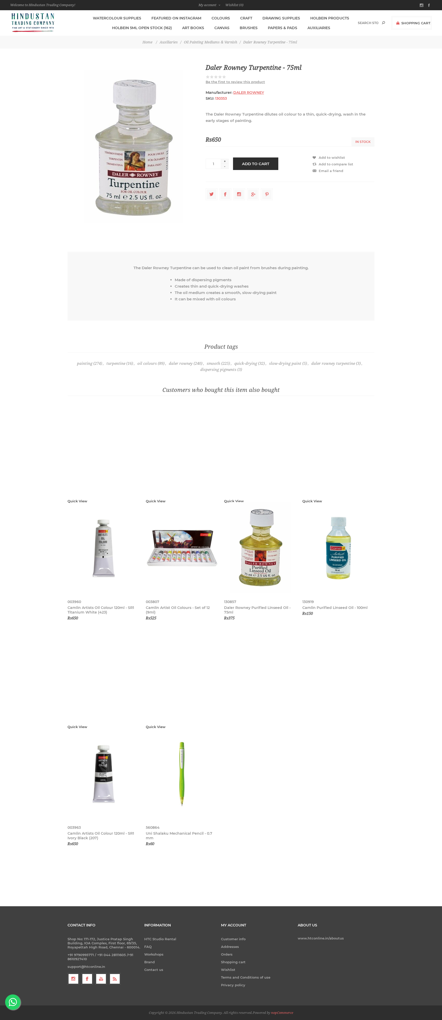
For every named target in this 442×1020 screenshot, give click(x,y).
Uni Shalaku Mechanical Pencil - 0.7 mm (179, 835)
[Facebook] (87, 979)
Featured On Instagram (176, 18)
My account (207, 5)
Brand (149, 962)
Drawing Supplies (281, 18)
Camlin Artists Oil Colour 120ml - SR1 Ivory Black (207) (101, 835)
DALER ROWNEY (248, 92)
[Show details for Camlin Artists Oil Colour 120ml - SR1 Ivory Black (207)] (104, 774)
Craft (246, 18)
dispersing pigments (218, 369)
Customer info (233, 939)
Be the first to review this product (235, 82)
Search (383, 23)
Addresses (230, 947)
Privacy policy (233, 985)
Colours (221, 18)
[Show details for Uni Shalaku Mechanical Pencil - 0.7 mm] (182, 774)
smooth (213, 363)
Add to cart (255, 163)
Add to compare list (336, 164)
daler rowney (181, 363)
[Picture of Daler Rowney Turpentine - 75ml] (134, 146)
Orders (227, 954)
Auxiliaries (318, 28)
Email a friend (331, 171)
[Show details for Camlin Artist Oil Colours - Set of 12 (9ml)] (182, 548)
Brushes (249, 28)
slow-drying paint (285, 363)
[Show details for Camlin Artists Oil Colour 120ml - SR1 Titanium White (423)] (104, 548)
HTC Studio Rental (160, 939)
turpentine (115, 363)
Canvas (221, 28)
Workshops (153, 954)
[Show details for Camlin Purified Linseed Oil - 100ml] (338, 548)
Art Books (193, 28)
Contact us (153, 970)
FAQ (148, 947)
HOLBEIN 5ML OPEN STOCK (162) (142, 28)
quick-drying (245, 363)
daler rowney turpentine (333, 363)
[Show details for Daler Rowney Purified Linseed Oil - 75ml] (260, 548)
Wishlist (228, 970)
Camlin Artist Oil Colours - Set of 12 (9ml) (178, 610)
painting (84, 363)
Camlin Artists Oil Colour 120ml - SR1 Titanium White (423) (101, 610)
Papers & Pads (282, 28)
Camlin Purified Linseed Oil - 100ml (335, 607)
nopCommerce (282, 1013)
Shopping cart (233, 962)
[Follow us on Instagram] (73, 979)
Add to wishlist (332, 157)
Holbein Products (329, 18)
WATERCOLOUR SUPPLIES (117, 18)
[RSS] (115, 979)
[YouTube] (101, 979)
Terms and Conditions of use (245, 977)
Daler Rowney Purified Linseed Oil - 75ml (257, 610)
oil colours (147, 363)
